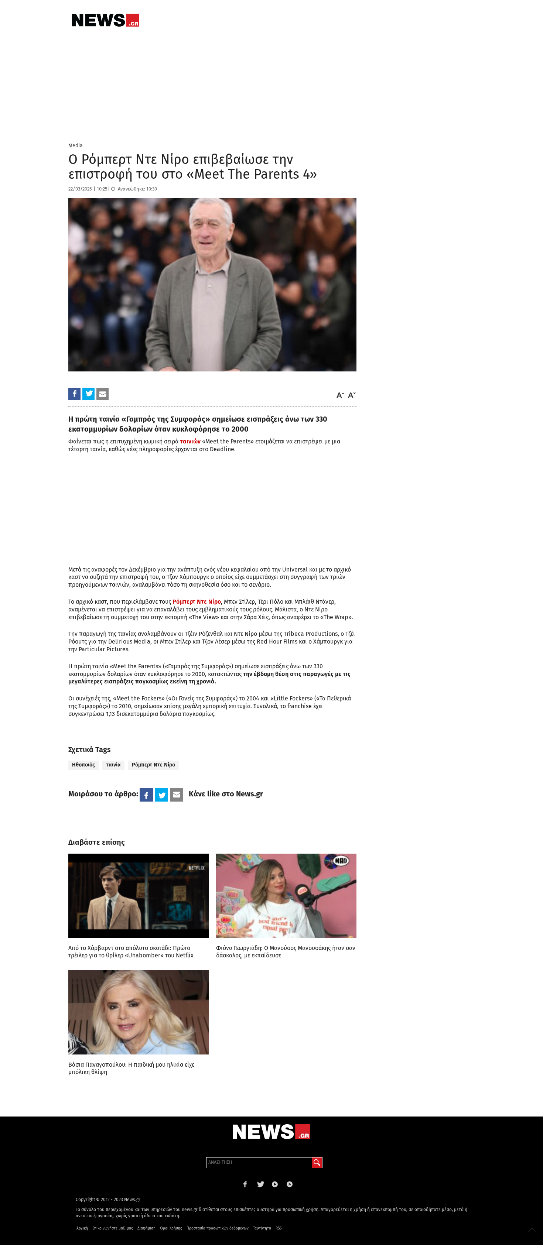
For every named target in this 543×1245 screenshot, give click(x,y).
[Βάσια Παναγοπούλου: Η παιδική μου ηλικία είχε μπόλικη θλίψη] (138, 1012)
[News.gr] (105, 20)
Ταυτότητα (262, 1228)
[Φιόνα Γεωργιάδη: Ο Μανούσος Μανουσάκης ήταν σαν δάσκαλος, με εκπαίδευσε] (286, 896)
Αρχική (82, 1228)
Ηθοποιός (83, 765)
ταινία (113, 765)
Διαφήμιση (146, 1228)
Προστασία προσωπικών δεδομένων (218, 1228)
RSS (278, 1228)
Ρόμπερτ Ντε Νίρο (153, 765)
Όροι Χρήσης (171, 1228)
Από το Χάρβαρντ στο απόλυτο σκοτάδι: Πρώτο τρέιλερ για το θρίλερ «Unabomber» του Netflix (131, 951)
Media (75, 146)
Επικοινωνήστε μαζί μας (112, 1228)
